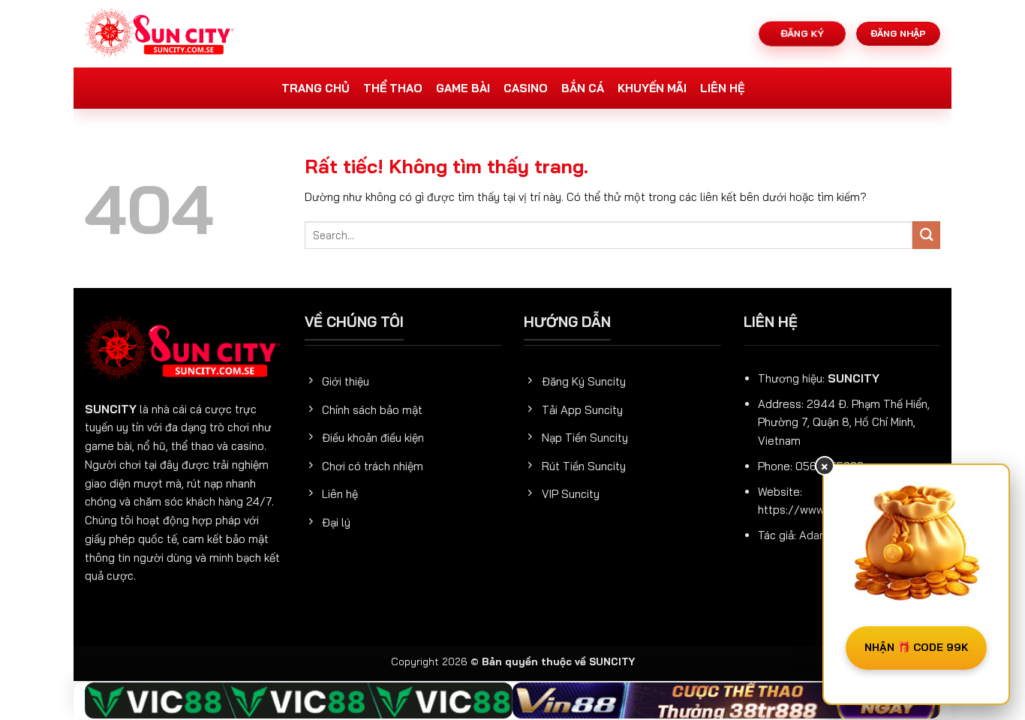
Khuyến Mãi (652, 88)
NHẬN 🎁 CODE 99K (916, 647)
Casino (525, 88)
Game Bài (463, 88)
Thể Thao (392, 88)
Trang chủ (315, 88)
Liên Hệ (722, 88)
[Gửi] (926, 235)
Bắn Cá (582, 88)
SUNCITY (111, 409)
